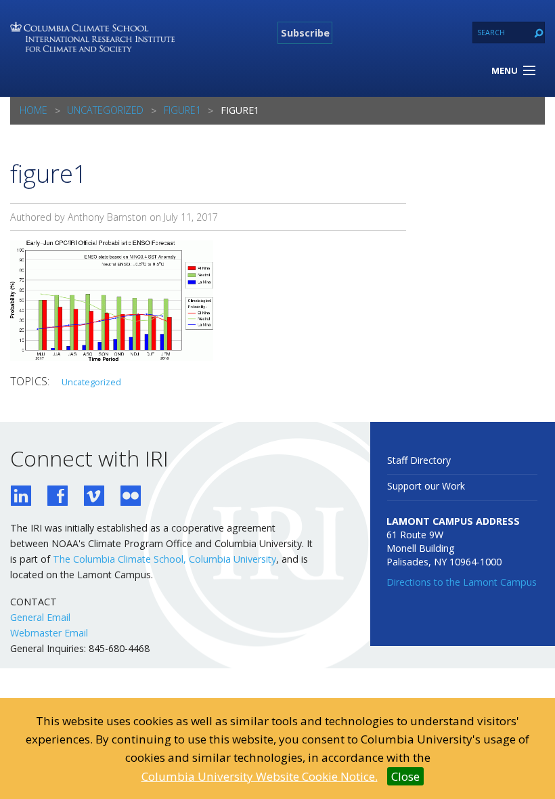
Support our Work (426, 485)
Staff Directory (419, 460)
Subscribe (305, 32)
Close (405, 776)
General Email (40, 617)
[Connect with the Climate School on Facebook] (57, 497)
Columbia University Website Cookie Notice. (259, 776)
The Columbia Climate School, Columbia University (164, 559)
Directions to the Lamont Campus (461, 582)
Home (33, 110)
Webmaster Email (49, 632)
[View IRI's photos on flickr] (130, 497)
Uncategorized (105, 110)
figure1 (182, 110)
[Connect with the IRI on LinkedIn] (21, 497)
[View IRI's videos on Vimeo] (94, 497)
